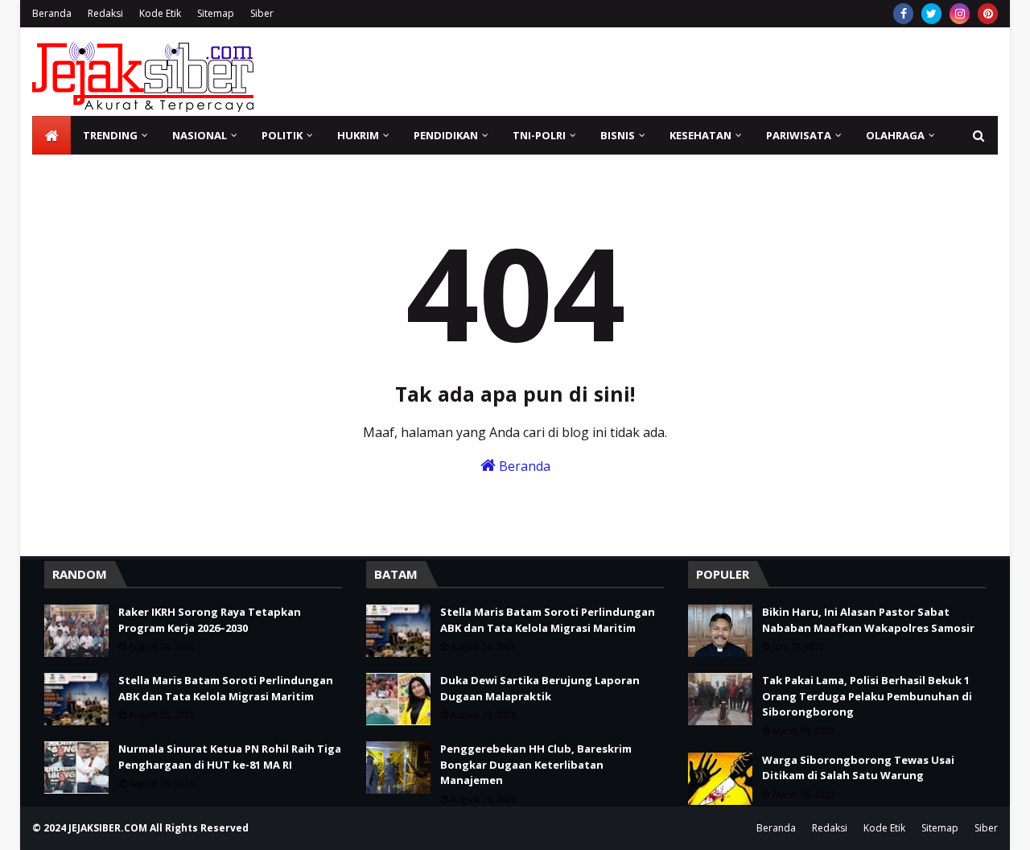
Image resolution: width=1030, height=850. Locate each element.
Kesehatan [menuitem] (700, 135)
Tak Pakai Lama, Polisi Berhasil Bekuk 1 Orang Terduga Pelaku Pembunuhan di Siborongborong (867, 696)
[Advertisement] (705, 71)
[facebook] (903, 13)
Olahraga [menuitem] (895, 135)
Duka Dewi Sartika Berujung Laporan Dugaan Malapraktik (540, 688)
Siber (262, 13)
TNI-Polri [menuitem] (539, 135)
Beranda (52, 13)
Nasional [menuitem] (199, 135)
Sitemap (215, 13)
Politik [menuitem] (282, 135)
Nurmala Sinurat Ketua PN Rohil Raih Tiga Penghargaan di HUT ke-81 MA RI (229, 756)
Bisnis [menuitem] (617, 135)
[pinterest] (988, 13)
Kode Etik (160, 13)
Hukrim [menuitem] (358, 135)
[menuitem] (51, 135)
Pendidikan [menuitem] (446, 135)
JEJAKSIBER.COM (109, 828)
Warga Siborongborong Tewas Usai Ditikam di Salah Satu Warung (858, 768)
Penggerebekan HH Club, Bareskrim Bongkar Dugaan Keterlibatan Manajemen (536, 764)
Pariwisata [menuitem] (798, 135)
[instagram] (960, 13)
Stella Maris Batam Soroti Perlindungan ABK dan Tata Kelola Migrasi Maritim (225, 688)
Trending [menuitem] (110, 135)
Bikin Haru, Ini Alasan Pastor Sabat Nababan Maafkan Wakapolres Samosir (868, 619)
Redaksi (105, 13)
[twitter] (931, 13)
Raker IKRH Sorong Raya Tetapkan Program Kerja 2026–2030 (209, 619)
